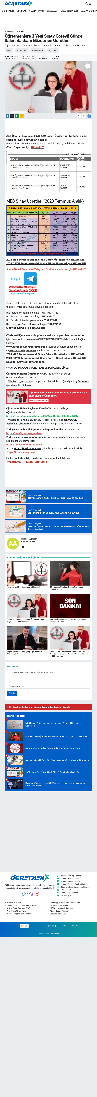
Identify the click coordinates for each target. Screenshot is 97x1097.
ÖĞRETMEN (8, 11)
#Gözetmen (53, 50)
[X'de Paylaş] (12, 116)
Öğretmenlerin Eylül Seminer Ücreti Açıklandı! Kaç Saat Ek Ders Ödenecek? (25, 620)
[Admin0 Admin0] (13, 543)
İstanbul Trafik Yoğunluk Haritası (74, 884)
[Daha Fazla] (22, 116)
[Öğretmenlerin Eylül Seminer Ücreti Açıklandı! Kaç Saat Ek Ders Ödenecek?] (27, 605)
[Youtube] (37, 894)
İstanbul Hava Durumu (70, 878)
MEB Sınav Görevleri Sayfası (61, 908)
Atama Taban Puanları (59, 911)
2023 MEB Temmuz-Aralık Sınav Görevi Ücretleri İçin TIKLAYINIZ (45, 259)
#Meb (9, 50)
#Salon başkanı (37, 50)
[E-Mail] (23, 547)
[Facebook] (23, 894)
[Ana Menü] (90, 4)
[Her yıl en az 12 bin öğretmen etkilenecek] (27, 573)
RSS (25, 926)
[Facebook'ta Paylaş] (7, 116)
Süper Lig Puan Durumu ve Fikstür (75, 887)
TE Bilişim (55, 934)
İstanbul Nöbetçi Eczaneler (72, 876)
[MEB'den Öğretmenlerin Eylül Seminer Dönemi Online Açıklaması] (70, 605)
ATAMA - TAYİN (36, 11)
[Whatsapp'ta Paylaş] (17, 116)
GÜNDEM (21, 11)
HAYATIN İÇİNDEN (69, 11)
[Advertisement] (48, 831)
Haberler (9, 31)
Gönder (12, 693)
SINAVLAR (52, 11)
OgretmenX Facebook (59, 905)
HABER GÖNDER (14, 902)
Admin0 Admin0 (28, 541)
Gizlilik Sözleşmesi (58, 914)
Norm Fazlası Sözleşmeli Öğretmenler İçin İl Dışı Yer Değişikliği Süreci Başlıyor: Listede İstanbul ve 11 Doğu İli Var (69, 654)
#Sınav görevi (21, 50)
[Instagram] (32, 894)
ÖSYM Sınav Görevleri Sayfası (19, 908)
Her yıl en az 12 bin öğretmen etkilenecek (23, 587)
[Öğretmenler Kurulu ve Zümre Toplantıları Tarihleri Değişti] (70, 573)
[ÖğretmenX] (18, 4)
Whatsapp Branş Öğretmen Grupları (65, 902)
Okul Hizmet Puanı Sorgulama (19, 914)
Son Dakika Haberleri (69, 893)
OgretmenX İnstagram (16, 911)
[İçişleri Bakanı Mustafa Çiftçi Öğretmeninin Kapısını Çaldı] (27, 638)
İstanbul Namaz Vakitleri (71, 881)
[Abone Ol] (89, 115)
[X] (27, 894)
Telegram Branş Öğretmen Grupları (22, 905)
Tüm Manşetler (67, 890)
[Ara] (86, 4)
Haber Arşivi (66, 895)
